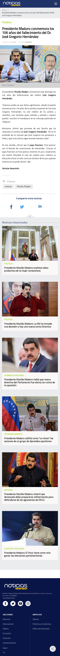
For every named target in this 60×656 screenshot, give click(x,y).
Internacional (8, 624)
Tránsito (36, 619)
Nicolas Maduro (24, 186)
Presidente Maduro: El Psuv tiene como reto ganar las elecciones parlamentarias (27, 554)
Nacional (6, 619)
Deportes (7, 638)
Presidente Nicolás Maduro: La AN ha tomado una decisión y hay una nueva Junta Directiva (28, 325)
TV (4, 653)
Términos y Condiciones (42, 624)
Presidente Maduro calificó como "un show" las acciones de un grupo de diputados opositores (28, 439)
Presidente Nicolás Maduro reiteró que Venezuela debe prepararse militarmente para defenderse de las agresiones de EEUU (28, 497)
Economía (7, 633)
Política (4, 10)
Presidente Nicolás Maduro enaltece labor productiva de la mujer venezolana (26, 269)
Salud (5, 648)
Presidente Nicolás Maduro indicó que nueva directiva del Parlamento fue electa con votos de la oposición (29, 382)
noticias (8, 186)
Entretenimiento (9, 643)
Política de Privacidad (41, 629)
